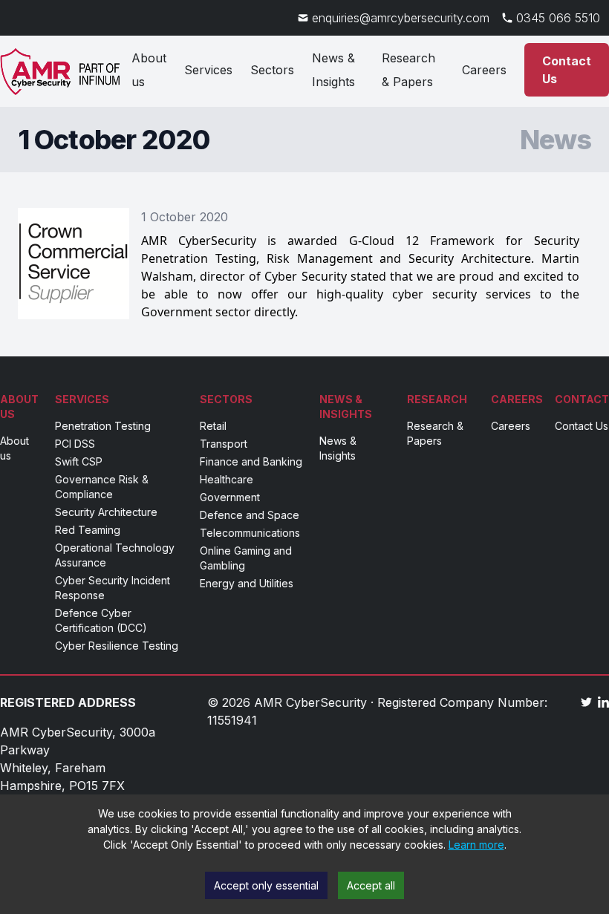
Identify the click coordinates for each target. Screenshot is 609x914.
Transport (223, 443)
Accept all (371, 885)
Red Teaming (87, 529)
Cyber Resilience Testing (116, 645)
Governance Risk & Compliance (102, 486)
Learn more (476, 844)
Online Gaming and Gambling (246, 558)
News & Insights (333, 69)
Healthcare (226, 479)
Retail (213, 426)
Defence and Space (249, 515)
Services (208, 69)
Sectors (272, 69)
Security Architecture (106, 512)
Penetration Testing (103, 426)
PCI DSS (75, 443)
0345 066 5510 (558, 17)
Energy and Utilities (246, 583)
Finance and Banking (251, 461)
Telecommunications (250, 532)
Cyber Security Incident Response (112, 587)
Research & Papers (408, 69)
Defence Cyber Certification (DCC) (101, 620)
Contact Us (566, 69)
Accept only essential (266, 885)
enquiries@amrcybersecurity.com (400, 17)
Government (230, 497)
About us (148, 69)
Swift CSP (78, 461)
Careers (484, 69)
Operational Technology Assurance (115, 555)
